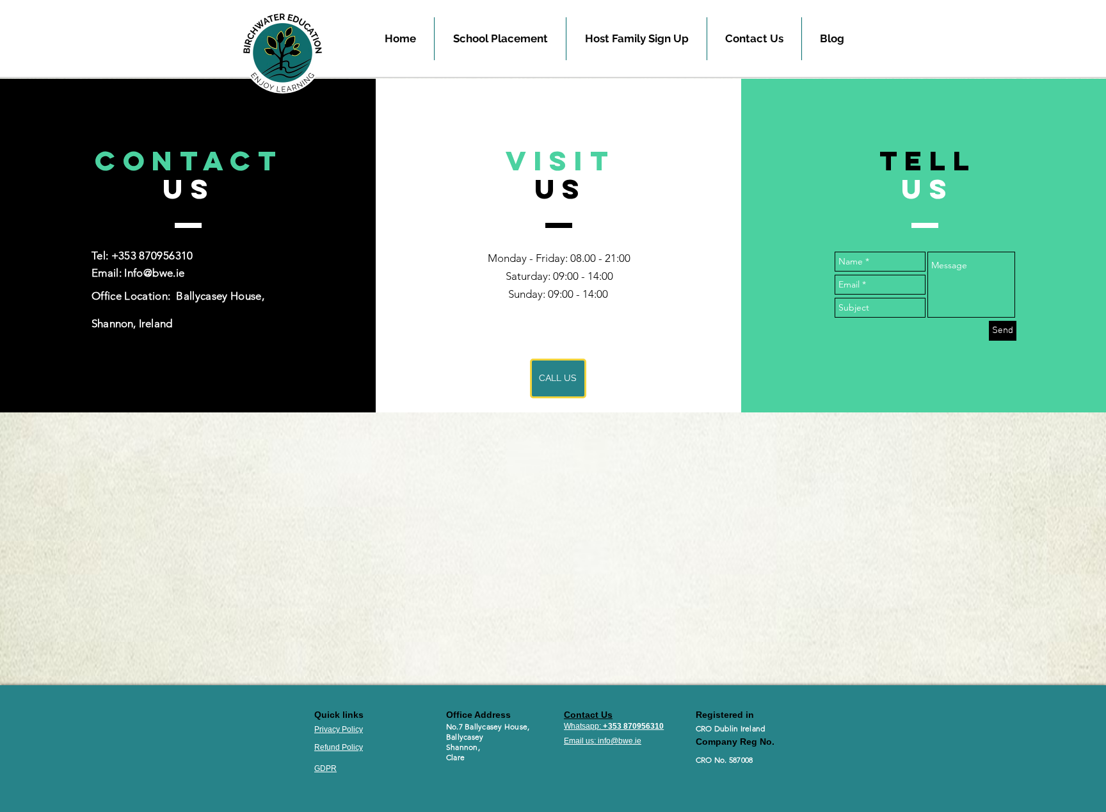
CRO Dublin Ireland (730, 728)
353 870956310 (636, 726)
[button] (500, 38)
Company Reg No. (736, 741)
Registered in (726, 715)
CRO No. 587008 (724, 760)
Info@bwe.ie (154, 272)
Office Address (478, 715)
